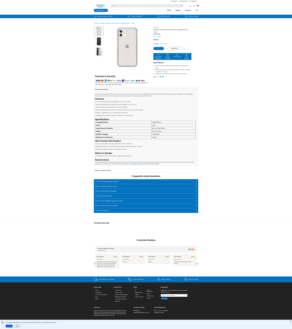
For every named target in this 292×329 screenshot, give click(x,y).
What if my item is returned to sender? (106, 206)
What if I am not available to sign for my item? (109, 201)
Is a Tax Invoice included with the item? (106, 181)
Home (169, 10)
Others (149, 298)
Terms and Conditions (121, 299)
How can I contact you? (102, 210)
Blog (96, 297)
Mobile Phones (139, 292)
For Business (174, 1)
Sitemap (117, 301)
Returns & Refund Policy (121, 294)
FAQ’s (96, 299)
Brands (178, 10)
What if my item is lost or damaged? (106, 191)
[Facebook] (158, 76)
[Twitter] (160, 76)
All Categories (100, 10)
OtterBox (156, 27)
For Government (183, 1)
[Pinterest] (163, 76)
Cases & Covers (139, 297)
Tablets (137, 294)
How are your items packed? (103, 196)
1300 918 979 (136, 310)
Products (188, 10)
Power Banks (150, 296)
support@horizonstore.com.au (141, 312)
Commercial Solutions (101, 294)
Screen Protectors (149, 291)
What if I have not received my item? (106, 186)
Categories (98, 292)
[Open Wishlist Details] (193, 6)
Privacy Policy (118, 292)
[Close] (290, 321)
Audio (148, 293)
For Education (193, 1)
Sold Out (174, 48)
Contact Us (118, 290)
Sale (197, 10)
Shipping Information (120, 297)
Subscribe (164, 298)
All (135, 290)
